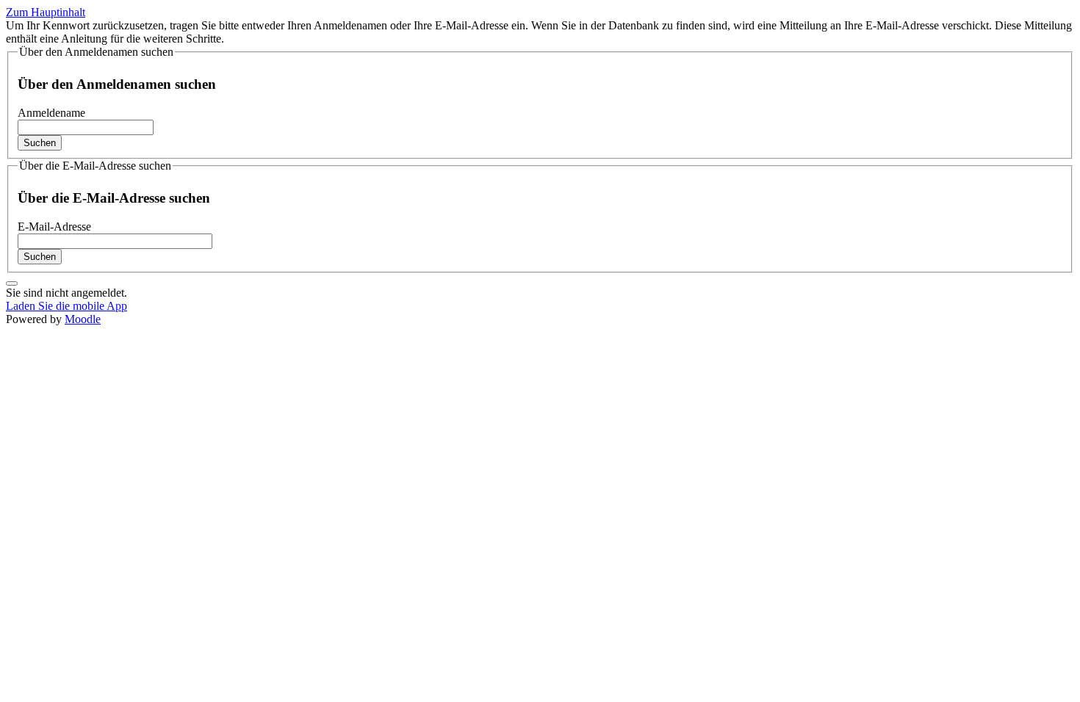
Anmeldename (51, 112)
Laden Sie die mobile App (66, 306)
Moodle (83, 319)
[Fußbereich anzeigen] (12, 283)
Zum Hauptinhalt (45, 12)
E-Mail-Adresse (54, 226)
